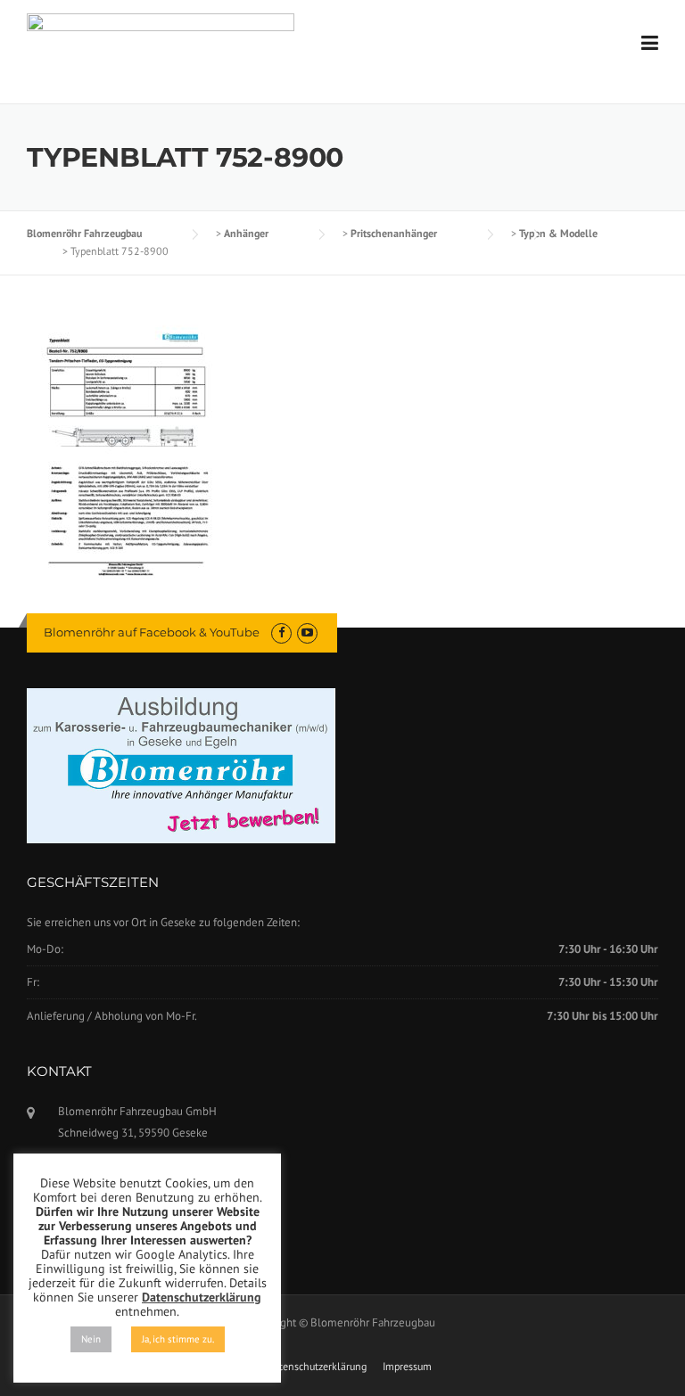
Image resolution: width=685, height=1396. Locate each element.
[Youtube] (307, 632)
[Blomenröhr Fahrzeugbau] (160, 43)
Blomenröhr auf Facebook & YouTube (152, 632)
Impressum (407, 1366)
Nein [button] (91, 1339)
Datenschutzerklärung (317, 1366)
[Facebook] (281, 632)
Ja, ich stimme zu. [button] (178, 1339)
